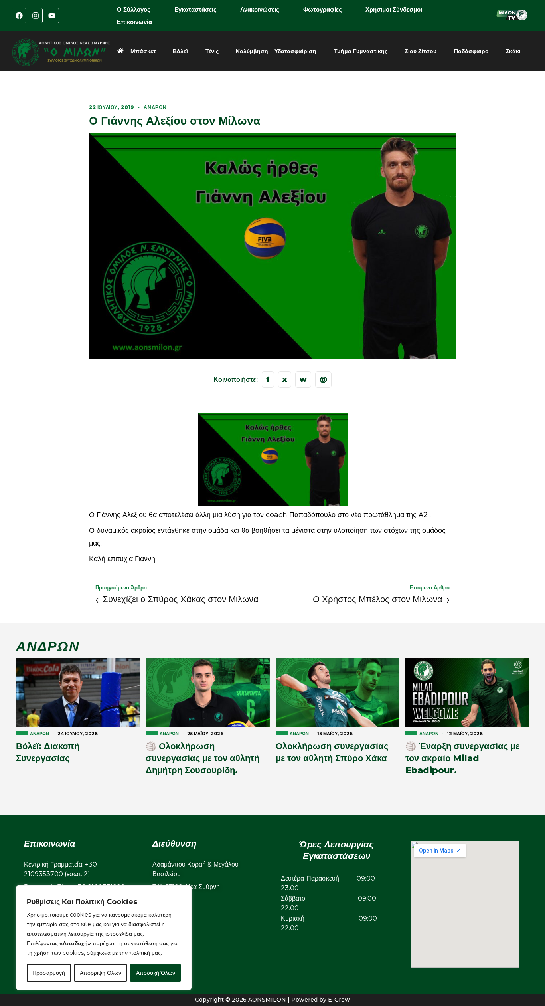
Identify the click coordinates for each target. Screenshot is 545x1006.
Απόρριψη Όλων (100, 972)
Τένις (212, 51)
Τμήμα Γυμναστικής (360, 51)
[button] (139, 9)
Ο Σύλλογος (133, 9)
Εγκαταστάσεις (195, 9)
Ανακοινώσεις (259, 9)
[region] (104, 937)
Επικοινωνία (134, 22)
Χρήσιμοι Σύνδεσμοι (393, 9)
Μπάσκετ (143, 51)
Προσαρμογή (48, 972)
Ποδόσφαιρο (471, 51)
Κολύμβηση (252, 51)
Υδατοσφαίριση (295, 51)
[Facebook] (19, 15)
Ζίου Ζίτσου (420, 51)
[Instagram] (35, 15)
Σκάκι (513, 51)
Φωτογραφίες (322, 9)
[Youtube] (52, 15)
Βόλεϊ (180, 51)
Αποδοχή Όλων (155, 972)
